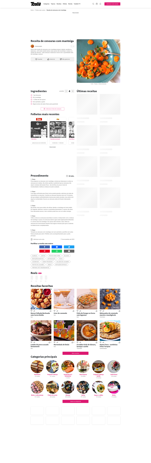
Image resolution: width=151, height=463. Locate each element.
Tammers (102, 317)
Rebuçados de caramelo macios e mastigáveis (109, 314)
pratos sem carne (54, 255)
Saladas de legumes (62, 261)
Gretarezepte (38, 46)
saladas (66, 255)
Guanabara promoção (55, 139)
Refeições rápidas (61, 264)
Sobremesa (113, 374)
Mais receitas (75, 353)
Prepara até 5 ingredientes (40, 267)
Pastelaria (37, 374)
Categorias (46, 4)
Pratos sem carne (40, 10)
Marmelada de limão (61, 345)
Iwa (32, 317)
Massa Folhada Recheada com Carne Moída (40, 314)
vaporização (51, 258)
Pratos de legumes (38, 264)
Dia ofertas (34, 139)
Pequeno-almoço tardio (98, 375)
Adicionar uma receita (112, 4)
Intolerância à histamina (68, 375)
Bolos (114, 395)
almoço (34, 255)
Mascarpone (83, 374)
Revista (70, 4)
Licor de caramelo (60, 313)
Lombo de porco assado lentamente (40, 345)
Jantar (43, 255)
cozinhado (35, 261)
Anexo (50, 264)
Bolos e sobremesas (37, 395)
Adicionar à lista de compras (53, 108)
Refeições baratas (38, 258)
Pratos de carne (52, 395)
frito (61, 258)
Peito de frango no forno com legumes (86, 314)
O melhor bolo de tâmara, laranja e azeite (86, 345)
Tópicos (53, 4)
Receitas (59, 4)
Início (32, 10)
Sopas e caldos (98, 395)
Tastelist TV (77, 4)
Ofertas (65, 4)
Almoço (68, 395)
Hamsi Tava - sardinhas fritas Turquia (108, 345)
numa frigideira (48, 261)
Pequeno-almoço (52, 374)
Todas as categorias (75, 401)
